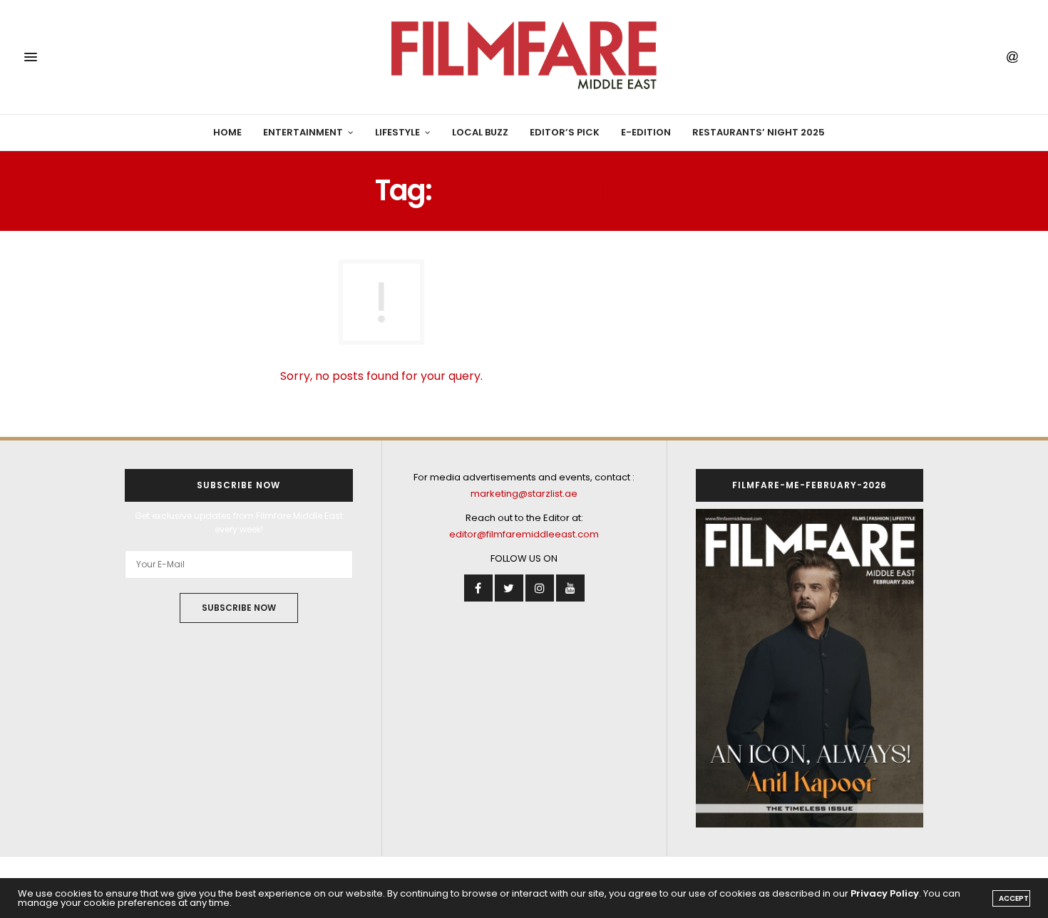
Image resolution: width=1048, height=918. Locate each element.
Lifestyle (397, 132)
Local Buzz (480, 132)
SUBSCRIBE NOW (239, 608)
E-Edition (646, 132)
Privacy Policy (885, 893)
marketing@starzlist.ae (524, 493)
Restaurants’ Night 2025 (758, 132)
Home (227, 132)
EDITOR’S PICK (565, 132)
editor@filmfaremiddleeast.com (524, 534)
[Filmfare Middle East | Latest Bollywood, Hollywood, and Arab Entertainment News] (523, 57)
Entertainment (303, 132)
